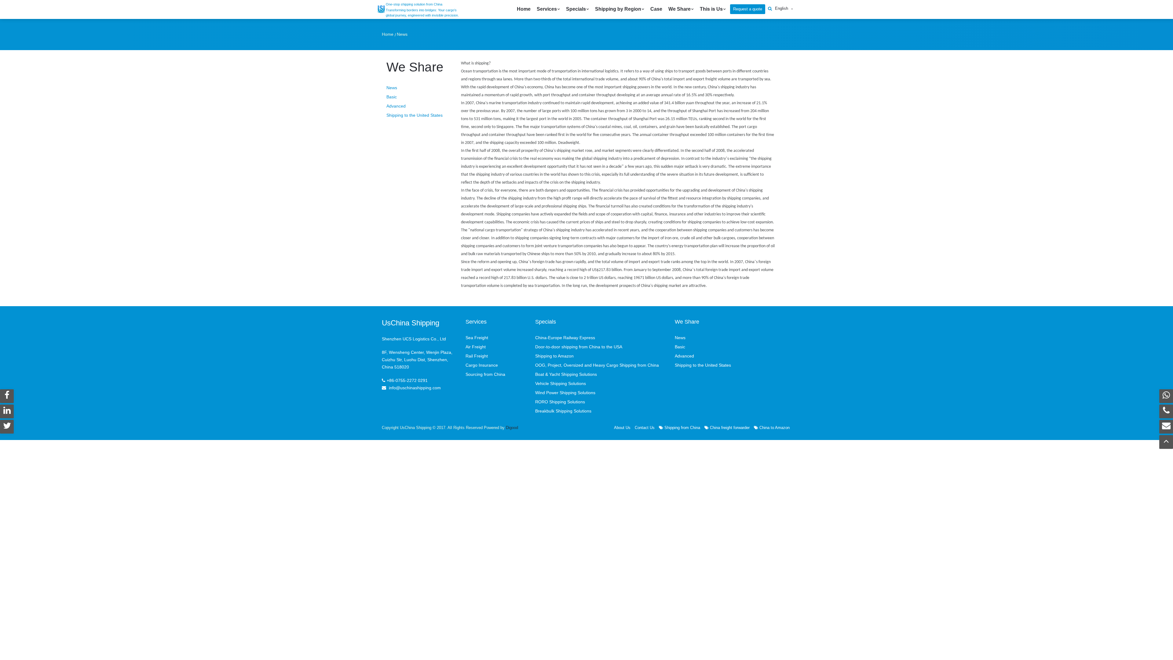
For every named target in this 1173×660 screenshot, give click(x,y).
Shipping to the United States (414, 115)
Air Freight (476, 346)
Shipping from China (681, 427)
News (402, 34)
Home (524, 9)
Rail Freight (477, 356)
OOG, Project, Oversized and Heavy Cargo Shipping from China (597, 365)
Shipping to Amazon (554, 356)
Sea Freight (477, 337)
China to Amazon (774, 427)
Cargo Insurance (482, 365)
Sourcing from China (485, 374)
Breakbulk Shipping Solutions (563, 411)
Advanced (396, 106)
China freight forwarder (729, 427)
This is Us (711, 9)
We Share (679, 9)
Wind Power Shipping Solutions (565, 392)
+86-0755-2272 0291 (407, 380)
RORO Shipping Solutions (560, 401)
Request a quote (747, 9)
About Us (622, 427)
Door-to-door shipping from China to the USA (578, 346)
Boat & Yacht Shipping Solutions (566, 374)
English (781, 8)
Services (547, 9)
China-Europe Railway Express (565, 337)
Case (656, 9)
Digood (512, 427)
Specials (576, 9)
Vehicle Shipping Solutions (560, 383)
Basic (391, 96)
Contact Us (645, 427)
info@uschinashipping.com (415, 387)
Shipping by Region (618, 9)
